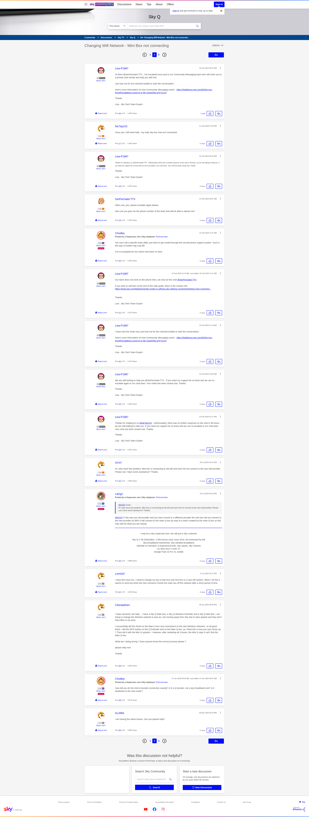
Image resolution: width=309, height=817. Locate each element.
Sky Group (247, 802)
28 (120, 666)
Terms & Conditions (94, 802)
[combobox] (160, 26)
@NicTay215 (145, 423)
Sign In (219, 4)
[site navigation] (85, 4)
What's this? (101, 81)
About (159, 4)
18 (120, 186)
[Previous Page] (144, 54)
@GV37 (121, 505)
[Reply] (218, 113)
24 (120, 450)
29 (120, 700)
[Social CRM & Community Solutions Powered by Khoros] (299, 809)
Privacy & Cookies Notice (128, 802)
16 (120, 113)
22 (120, 361)
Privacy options (64, 802)
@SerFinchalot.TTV (187, 280)
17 (120, 143)
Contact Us (221, 802)
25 (120, 481)
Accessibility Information (164, 802)
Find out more (162, 237)
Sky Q (154, 16)
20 (120, 261)
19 (120, 220)
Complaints (195, 802)
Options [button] (216, 45)
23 (120, 404)
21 (120, 313)
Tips (149, 4)
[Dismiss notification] (221, 11)
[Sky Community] (102, 4)
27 (120, 592)
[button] (220, 68)
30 (120, 730)
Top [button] (303, 802)
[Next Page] (164, 54)
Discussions (124, 4)
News (139, 4)
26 (120, 561)
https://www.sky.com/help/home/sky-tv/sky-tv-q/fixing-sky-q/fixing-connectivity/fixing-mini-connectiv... (163, 289)
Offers (170, 4)
